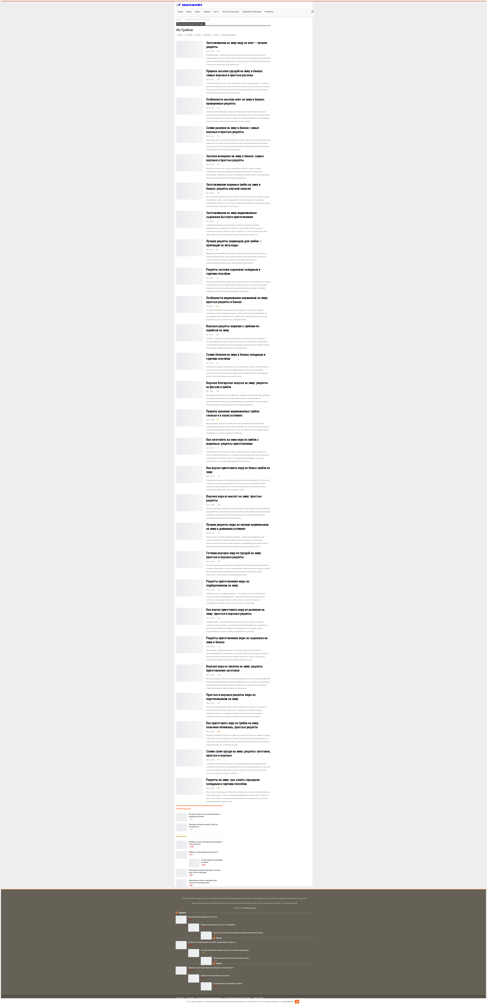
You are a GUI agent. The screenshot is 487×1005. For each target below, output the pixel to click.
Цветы (197, 12)
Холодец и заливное (229, 35)
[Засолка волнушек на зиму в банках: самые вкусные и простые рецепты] (189, 162)
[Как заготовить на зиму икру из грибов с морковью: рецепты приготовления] (189, 446)
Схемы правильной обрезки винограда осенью (231, 958)
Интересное (269, 12)
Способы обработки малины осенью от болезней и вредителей (225, 950)
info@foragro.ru (249, 908)
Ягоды (189, 12)
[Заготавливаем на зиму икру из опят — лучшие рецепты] (189, 49)
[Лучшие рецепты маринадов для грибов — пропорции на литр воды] (189, 247)
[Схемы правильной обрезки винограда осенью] (206, 961)
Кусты (216, 12)
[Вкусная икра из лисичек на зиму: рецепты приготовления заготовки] (189, 672)
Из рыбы (198, 35)
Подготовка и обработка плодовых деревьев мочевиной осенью (238, 933)
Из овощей (189, 35)
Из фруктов (207, 35)
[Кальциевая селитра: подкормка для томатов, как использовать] (181, 883)
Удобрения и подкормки (251, 12)
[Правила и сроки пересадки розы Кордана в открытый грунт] (181, 845)
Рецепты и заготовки (230, 12)
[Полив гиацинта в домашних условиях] (194, 863)
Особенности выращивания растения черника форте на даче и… (212, 942)
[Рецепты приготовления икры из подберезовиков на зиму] (189, 587)
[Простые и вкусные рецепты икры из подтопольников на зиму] (189, 701)
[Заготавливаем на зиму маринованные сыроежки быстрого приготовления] (189, 219)
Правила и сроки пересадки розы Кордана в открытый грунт (211, 968)
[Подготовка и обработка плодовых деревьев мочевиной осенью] (206, 936)
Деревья (207, 12)
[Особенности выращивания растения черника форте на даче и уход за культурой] (181, 945)
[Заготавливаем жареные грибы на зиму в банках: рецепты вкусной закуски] (189, 191)
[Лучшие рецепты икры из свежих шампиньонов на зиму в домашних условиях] (189, 531)
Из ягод (216, 35)
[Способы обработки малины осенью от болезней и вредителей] (193, 953)
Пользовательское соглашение (238, 997)
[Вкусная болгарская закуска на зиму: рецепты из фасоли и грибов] (189, 389)
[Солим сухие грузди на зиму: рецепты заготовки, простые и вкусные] (189, 757)
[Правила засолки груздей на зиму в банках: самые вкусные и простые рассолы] (189, 77)
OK (297, 1002)
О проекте (180, 997)
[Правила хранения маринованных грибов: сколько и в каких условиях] (189, 417)
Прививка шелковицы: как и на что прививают (218, 925)
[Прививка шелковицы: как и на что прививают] (193, 928)
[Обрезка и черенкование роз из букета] (181, 855)
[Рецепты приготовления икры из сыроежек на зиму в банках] (189, 644)
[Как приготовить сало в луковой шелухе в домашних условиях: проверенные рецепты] (181, 817)
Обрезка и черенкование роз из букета (203, 852)
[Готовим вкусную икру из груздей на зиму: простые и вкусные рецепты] (189, 559)
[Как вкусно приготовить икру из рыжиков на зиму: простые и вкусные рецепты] (189, 616)
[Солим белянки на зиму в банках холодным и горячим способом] (189, 361)
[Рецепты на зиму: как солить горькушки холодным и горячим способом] (189, 786)
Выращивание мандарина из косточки (202, 917)
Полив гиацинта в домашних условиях (227, 983)
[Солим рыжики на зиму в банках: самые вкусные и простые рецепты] (189, 134)
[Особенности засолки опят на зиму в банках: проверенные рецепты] (189, 105)
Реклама (190, 997)
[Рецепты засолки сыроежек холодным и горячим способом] (189, 276)
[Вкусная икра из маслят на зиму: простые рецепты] (189, 502)
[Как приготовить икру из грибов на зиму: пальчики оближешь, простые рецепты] (189, 729)
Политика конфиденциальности (209, 997)
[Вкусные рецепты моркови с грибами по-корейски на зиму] (189, 332)
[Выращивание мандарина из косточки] (181, 920)
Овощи (180, 12)
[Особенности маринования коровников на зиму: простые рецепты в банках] (189, 304)
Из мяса (179, 35)
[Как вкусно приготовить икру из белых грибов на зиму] (189, 474)
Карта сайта (258, 997)
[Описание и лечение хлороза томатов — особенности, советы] (181, 827)
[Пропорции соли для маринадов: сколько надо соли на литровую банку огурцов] (181, 873)
